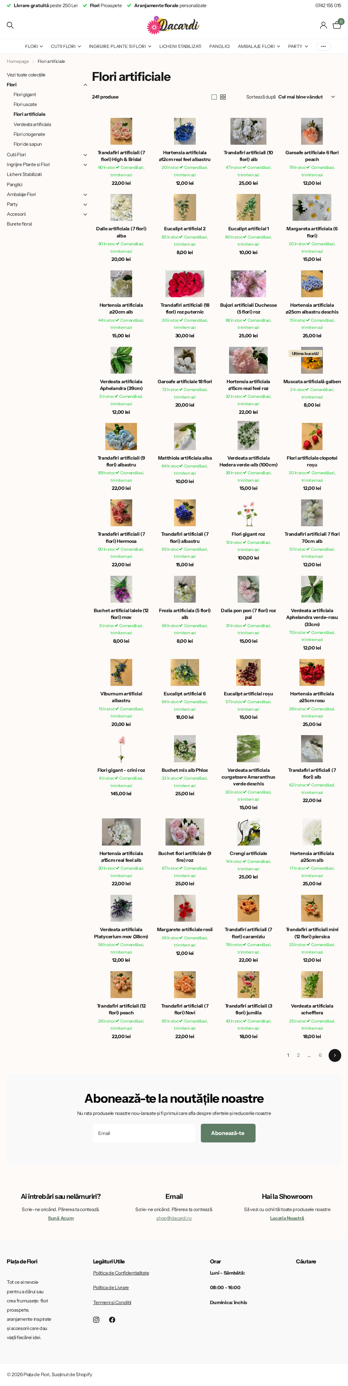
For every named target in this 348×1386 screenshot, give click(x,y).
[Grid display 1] (214, 97)
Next (335, 1055)
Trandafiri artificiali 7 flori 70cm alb (312, 537)
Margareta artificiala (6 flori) (311, 232)
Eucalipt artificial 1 (248, 229)
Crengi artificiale (248, 853)
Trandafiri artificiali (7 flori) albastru (185, 537)
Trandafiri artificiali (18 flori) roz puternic (184, 308)
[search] (10, 25)
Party (295, 46)
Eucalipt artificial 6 (185, 694)
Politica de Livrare (111, 1287)
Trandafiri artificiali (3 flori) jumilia (248, 1009)
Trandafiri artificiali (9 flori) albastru (121, 461)
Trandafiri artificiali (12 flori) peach (121, 1009)
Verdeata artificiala (32, 124)
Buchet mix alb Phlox (185, 770)
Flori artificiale (29, 114)
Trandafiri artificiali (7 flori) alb (312, 773)
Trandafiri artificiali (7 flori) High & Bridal (121, 155)
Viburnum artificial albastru (121, 697)
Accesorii (16, 214)
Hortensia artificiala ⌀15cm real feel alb (121, 856)
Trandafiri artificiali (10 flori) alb (248, 155)
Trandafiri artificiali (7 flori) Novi (185, 1009)
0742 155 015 (328, 5)
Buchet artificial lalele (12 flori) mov (121, 613)
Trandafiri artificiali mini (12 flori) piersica (312, 932)
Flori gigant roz (248, 534)
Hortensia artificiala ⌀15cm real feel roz (248, 384)
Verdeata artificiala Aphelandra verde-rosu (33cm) (312, 617)
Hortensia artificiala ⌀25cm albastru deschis (312, 308)
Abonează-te (228, 1133)
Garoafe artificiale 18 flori (185, 381)
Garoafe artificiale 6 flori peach (311, 155)
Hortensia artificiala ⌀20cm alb (121, 308)
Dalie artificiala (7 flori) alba (121, 232)
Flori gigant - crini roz (121, 770)
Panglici (219, 46)
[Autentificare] (323, 25)
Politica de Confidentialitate (121, 1273)
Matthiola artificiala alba (185, 458)
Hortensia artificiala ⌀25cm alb (312, 856)
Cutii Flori (63, 46)
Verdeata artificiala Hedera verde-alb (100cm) (248, 461)
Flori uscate (25, 104)
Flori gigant (25, 94)
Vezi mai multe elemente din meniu (323, 46)
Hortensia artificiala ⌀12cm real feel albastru (185, 155)
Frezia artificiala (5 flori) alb (185, 613)
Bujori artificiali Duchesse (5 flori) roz (248, 308)
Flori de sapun (28, 144)
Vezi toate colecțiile (26, 75)
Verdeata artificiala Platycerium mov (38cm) (121, 932)
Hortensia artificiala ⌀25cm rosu (312, 697)
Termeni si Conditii (112, 1302)
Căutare (306, 1261)
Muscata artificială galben (312, 381)
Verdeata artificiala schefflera (312, 1009)
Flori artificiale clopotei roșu (312, 461)
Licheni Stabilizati (180, 46)
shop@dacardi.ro (174, 1218)
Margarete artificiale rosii (185, 929)
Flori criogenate (29, 134)
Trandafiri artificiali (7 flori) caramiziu (248, 932)
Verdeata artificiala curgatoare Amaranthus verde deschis (248, 777)
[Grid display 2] (223, 97)
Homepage (18, 61)
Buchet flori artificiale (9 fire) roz (184, 856)
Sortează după (261, 97)
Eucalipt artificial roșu (248, 694)
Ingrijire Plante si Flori (117, 46)
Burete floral (19, 224)
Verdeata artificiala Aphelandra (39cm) (121, 384)
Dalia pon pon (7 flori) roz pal (248, 613)
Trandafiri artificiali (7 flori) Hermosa (121, 537)
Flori (31, 46)
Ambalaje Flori (256, 46)
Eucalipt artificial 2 (185, 229)
